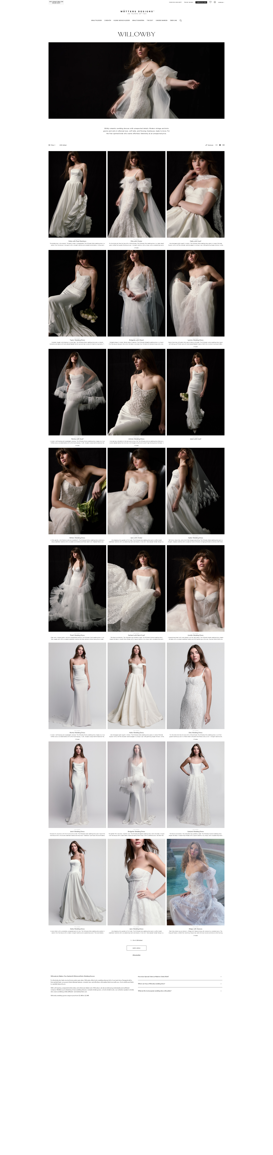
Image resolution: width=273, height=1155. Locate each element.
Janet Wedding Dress (77, 831)
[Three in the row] (220, 145)
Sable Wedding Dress (195, 538)
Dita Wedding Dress (195, 733)
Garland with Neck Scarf (136, 635)
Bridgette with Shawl (136, 340)
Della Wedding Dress (77, 929)
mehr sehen (136, 948)
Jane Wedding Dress (136, 929)
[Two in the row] (223, 145)
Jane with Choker (136, 538)
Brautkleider (96, 20)
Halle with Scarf (195, 241)
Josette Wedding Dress (195, 635)
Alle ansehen (136, 955)
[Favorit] (103, 235)
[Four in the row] (216, 145)
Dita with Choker (136, 241)
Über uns (173, 20)
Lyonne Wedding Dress (195, 340)
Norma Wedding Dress (77, 733)
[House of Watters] (136, 12)
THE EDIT (150, 20)
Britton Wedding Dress (77, 538)
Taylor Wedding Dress (77, 340)
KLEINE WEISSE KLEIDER (122, 20)
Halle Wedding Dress (136, 733)
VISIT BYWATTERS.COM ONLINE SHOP (56, 2)
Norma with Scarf (77, 439)
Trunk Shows (188, 2)
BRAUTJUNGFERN (138, 20)
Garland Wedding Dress (195, 831)
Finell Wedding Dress (77, 635)
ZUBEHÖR (107, 20)
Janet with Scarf (195, 439)
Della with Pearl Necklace (77, 241)
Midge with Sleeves (195, 929)
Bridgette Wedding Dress (136, 831)
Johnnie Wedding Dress (136, 439)
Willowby (77, 239)
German (220, 2)
